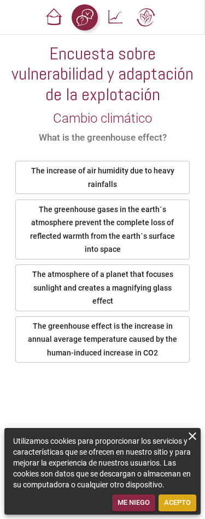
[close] (192, 436)
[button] (54, 17)
